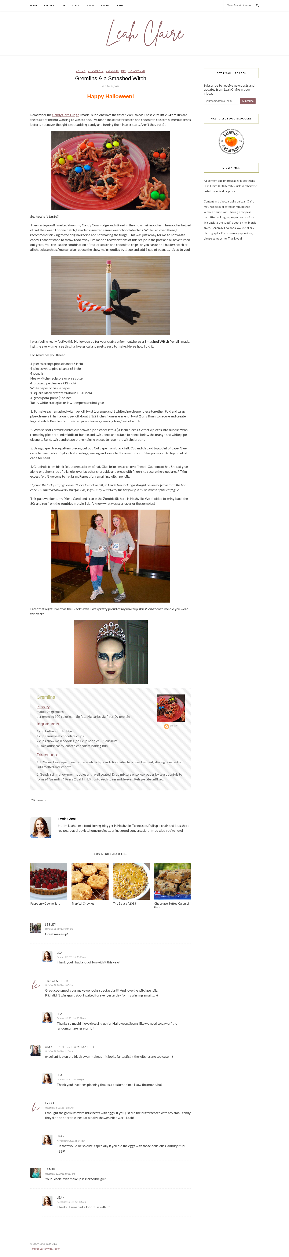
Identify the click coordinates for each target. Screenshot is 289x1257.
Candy (80, 70)
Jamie (50, 1169)
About (105, 5)
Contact (121, 5)
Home (34, 5)
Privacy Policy (52, 1248)
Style (75, 5)
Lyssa (50, 1103)
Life (63, 5)
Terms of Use (37, 1248)
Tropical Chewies (83, 903)
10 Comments (38, 800)
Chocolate (95, 70)
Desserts (112, 70)
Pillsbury (43, 707)
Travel (90, 5)
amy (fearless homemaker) (69, 1047)
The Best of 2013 (124, 903)
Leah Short (67, 819)
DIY (123, 70)
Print (174, 726)
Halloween (136, 70)
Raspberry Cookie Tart (45, 903)
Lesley (50, 924)
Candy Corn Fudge (65, 115)
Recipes (49, 5)
